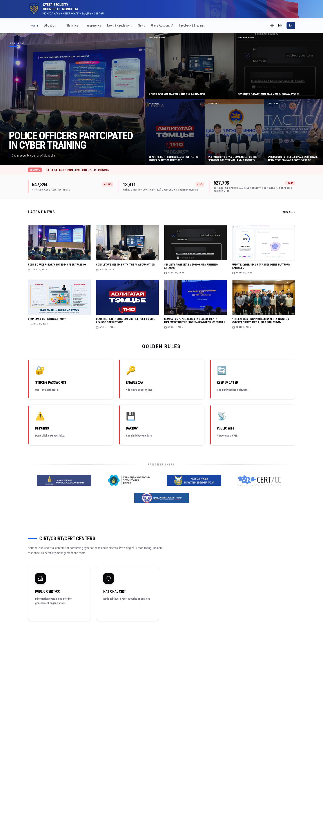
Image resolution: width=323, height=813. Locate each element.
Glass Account (160, 25)
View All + (289, 212)
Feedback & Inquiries (192, 25)
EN (290, 25)
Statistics (72, 25)
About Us (50, 25)
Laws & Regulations (119, 25)
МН (280, 25)
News (141, 25)
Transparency (92, 25)
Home (34, 25)
